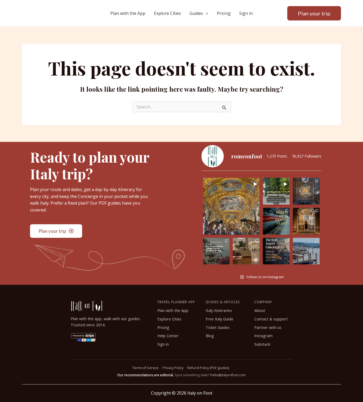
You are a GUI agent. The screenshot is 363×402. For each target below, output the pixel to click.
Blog (210, 335)
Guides (196, 13)
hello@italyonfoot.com (228, 375)
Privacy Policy (173, 368)
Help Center (168, 335)
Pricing (224, 13)
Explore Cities (167, 13)
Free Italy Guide (219, 318)
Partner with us (267, 327)
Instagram (263, 335)
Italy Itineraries (219, 310)
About (259, 310)
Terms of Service (145, 368)
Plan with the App (127, 13)
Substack (262, 344)
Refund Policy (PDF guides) (208, 368)
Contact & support (271, 318)
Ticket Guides (218, 327)
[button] (205, 13)
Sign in (246, 13)
